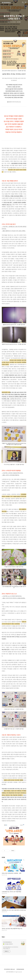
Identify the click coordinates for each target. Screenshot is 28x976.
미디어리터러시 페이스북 (9, 969)
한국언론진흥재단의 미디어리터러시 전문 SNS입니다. (10, 947)
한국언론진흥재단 (20, 969)
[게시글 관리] (8, 851)
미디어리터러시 (6, 2)
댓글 (3, 937)
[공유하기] (6, 851)
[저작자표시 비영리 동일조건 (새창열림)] (17, 850)
